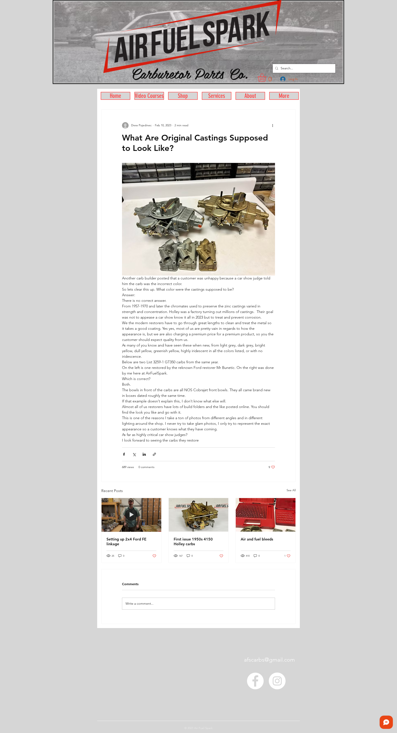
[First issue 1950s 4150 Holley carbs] (198, 515)
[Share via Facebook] (124, 454)
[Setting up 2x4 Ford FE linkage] (131, 515)
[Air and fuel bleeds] (265, 515)
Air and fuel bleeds (257, 539)
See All (291, 490)
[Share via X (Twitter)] (134, 454)
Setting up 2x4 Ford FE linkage (126, 541)
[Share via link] (154, 454)
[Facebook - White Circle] (255, 681)
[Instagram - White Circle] (277, 681)
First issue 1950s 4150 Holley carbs (193, 541)
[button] (267, 77)
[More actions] (272, 125)
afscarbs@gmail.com (269, 659)
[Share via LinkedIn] (144, 454)
